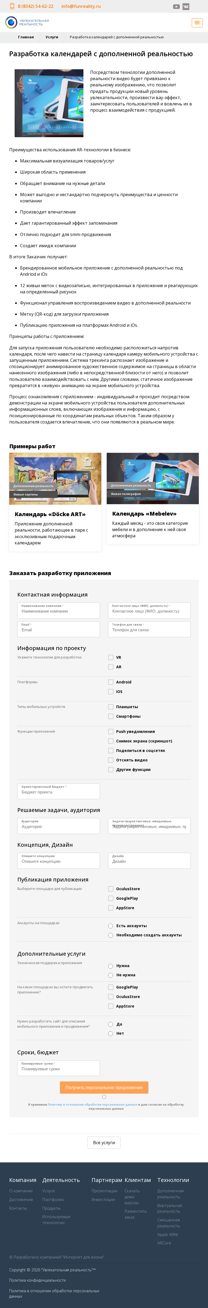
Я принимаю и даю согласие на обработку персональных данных (106, 1107)
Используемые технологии (56, 1219)
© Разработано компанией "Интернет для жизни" (56, 1257)
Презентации (104, 1190)
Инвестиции (103, 1199)
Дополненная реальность (170, 1193)
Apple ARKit (167, 1234)
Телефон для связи (128, 624)
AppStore (125, 907)
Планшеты (127, 706)
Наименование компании (42, 606)
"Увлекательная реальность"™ (68, 1269)
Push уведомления (135, 731)
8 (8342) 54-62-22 (35, 6)
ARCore (164, 1243)
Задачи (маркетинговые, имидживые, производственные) (142, 823)
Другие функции (133, 769)
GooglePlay (127, 898)
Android (123, 682)
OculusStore (128, 888)
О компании (20, 1190)
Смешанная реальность (168, 1222)
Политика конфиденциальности (37, 1280)
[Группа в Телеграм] (195, 6)
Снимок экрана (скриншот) (144, 741)
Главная (26, 36)
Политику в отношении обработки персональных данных (92, 1104)
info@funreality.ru (81, 6)
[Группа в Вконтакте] (186, 6)
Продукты (51, 1208)
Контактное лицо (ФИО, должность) (141, 606)
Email (26, 624)
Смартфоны (128, 716)
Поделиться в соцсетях (140, 750)
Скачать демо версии (132, 1196)
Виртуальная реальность (169, 1208)
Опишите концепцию (38, 856)
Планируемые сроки (38, 1063)
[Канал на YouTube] (176, 6)
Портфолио (53, 1199)
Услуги (52, 36)
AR (118, 666)
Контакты (18, 1208)
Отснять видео (132, 760)
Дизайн (118, 856)
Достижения (21, 1199)
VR (118, 657)
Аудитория (29, 821)
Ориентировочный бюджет (44, 787)
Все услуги (104, 1143)
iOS (119, 691)
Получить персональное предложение (104, 1087)
